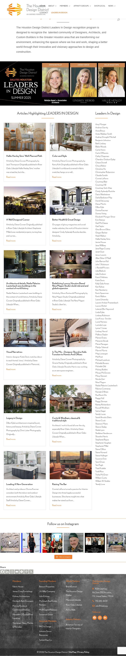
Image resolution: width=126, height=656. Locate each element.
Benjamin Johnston (103, 140)
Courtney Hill (100, 184)
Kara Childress (101, 277)
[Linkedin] (7, 572)
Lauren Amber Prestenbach (106, 302)
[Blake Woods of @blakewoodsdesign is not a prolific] (74, 543)
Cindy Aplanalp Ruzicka (105, 191)
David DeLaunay (102, 200)
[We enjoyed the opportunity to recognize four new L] (52, 543)
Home (42, 6)
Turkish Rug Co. (45, 640)
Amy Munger (100, 124)
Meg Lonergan (101, 353)
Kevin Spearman (102, 293)
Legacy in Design (14, 418)
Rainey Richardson (102, 404)
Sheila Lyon (99, 430)
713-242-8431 (101, 601)
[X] (31, 572)
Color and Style (59, 155)
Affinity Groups (81, 6)
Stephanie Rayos (102, 439)
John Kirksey (44, 596)
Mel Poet (99, 356)
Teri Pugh (99, 465)
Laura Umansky (101, 299)
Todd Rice (99, 471)
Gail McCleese (101, 223)
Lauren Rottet (101, 305)
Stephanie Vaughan (103, 442)
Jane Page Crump (102, 248)
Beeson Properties (46, 586)
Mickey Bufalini (101, 369)
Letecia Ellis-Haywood (104, 309)
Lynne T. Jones (101, 328)
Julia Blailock (100, 270)
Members (64, 6)
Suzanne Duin (101, 458)
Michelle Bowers (102, 363)
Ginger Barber (101, 232)
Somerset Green (46, 614)
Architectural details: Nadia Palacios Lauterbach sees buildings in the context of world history (23, 286)
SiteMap (72, 652)
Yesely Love (100, 484)
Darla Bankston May (103, 197)
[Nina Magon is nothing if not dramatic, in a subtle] (31, 543)
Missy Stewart (101, 376)
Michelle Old (100, 366)
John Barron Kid (102, 261)
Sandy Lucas (100, 414)
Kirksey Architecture (21, 596)
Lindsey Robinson (102, 315)
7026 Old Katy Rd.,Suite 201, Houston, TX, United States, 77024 (102, 592)
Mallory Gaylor (101, 334)
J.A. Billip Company (47, 591)
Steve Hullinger (101, 455)
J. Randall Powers (102, 267)
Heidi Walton (100, 235)
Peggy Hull (99, 398)
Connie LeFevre (101, 178)
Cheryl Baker (100, 165)
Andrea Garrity (101, 127)
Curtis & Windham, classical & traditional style (66, 419)
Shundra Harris (101, 436)
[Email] (17, 572)
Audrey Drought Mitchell (105, 137)
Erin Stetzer (100, 220)
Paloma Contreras (102, 388)
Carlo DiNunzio (101, 153)
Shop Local (99, 6)
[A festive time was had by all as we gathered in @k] (95, 543)
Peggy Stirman (101, 401)
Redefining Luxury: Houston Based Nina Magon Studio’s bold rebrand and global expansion (70, 286)
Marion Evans (101, 337)
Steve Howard (101, 452)
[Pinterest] (26, 572)
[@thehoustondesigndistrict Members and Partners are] (116, 543)
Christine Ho (100, 169)
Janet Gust (99, 251)
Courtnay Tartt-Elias (103, 188)
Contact (44, 13)
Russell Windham (102, 407)
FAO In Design (45, 626)
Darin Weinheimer (102, 194)
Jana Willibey (100, 245)
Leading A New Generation (19, 484)
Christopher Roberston (105, 172)
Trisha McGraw (101, 474)
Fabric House (18, 586)
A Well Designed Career (18, 219)
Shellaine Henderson (103, 433)
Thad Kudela (100, 468)
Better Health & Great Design (66, 219)
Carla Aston (100, 149)
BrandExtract (71, 586)
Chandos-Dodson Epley (105, 159)
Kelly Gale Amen (102, 283)
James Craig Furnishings (22, 591)
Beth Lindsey (100, 143)
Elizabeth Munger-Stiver (105, 216)
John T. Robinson (102, 264)
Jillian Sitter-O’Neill (103, 258)
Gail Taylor (99, 226)
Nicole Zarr (100, 379)
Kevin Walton (100, 296)
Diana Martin (100, 204)
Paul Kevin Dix (101, 395)
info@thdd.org (101, 606)
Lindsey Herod (101, 331)
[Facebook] (2, 572)
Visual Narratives (14, 351)
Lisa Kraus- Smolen (103, 318)
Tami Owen (100, 462)
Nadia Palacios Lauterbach (106, 385)
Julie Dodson (100, 274)
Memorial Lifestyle (73, 600)
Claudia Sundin (101, 175)
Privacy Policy (83, 652)
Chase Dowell (101, 162)
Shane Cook (100, 420)
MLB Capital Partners (48, 609)
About (51, 6)
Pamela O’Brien (101, 391)
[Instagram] (12, 572)
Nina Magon (100, 382)
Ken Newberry (101, 290)
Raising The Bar (59, 484)
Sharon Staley (101, 426)
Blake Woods (100, 146)
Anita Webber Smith (103, 134)
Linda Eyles (100, 312)
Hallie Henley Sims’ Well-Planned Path (24, 155)
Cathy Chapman (102, 156)
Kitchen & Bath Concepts (23, 601)
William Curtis (101, 477)
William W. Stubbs (102, 481)
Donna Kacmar (101, 210)
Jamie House (100, 242)
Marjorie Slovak (101, 341)
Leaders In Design (59, 13)
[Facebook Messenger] (21, 572)
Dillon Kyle (99, 207)
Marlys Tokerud (101, 347)
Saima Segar (100, 411)
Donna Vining (100, 213)
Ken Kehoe (99, 286)
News (110, 6)
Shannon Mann (101, 423)
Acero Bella (70, 609)
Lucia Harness (101, 321)
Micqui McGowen (102, 372)
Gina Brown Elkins (102, 229)
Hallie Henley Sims (102, 239)
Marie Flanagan (101, 344)
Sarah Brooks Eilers (103, 417)
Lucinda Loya (100, 325)
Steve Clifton (100, 449)
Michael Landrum (102, 360)
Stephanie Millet (101, 446)
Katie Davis (100, 280)
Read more (10, 177)
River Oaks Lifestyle (74, 604)
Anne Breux (100, 130)
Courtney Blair (101, 181)
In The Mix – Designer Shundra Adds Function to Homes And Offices (69, 353)
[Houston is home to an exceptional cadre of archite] (10, 543)
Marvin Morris (101, 350)
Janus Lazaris (100, 255)
